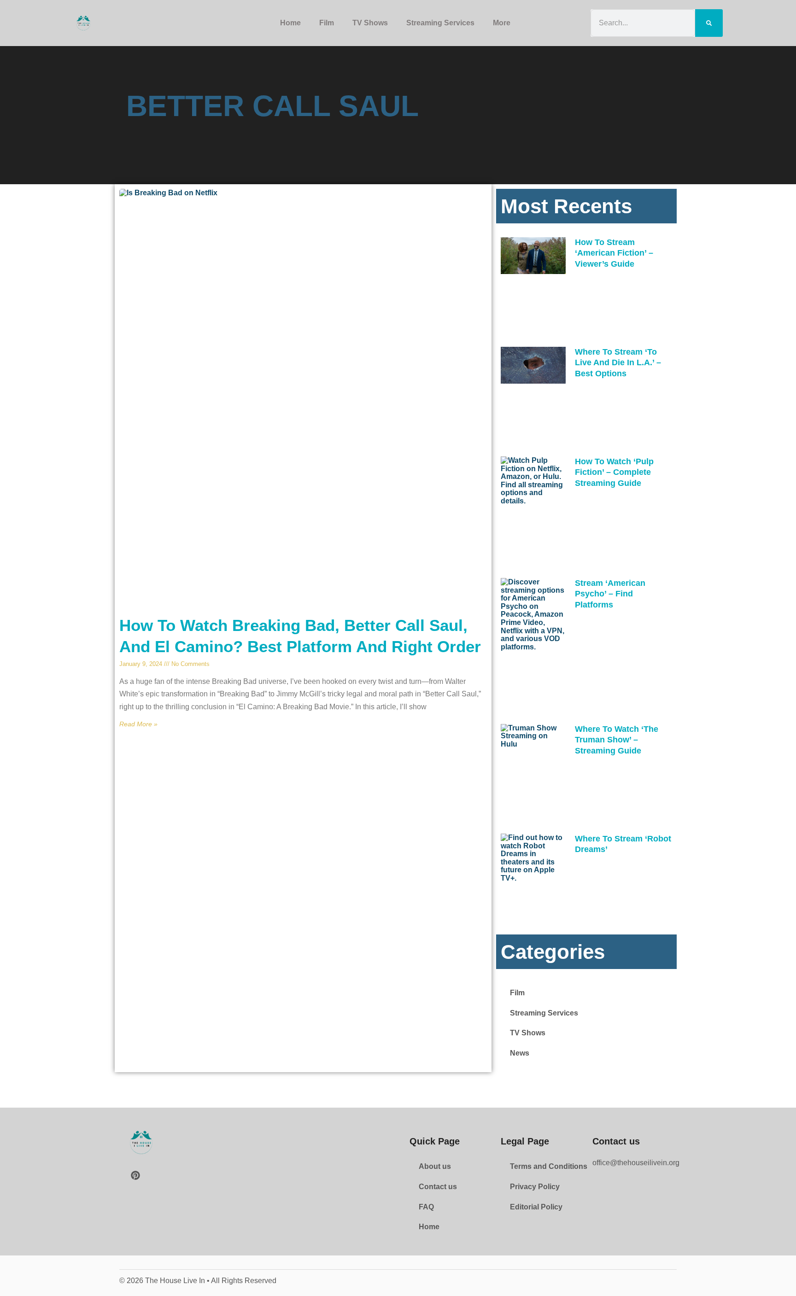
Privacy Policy (535, 1187)
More (501, 23)
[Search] (709, 22)
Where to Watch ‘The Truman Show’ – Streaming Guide (616, 739)
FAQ (426, 1207)
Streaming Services (440, 23)
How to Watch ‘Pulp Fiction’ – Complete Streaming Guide (614, 472)
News (519, 1053)
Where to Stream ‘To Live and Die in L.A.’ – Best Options (618, 362)
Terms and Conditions (548, 1166)
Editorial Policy (536, 1207)
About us (435, 1166)
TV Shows (370, 23)
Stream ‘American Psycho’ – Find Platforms (610, 593)
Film (326, 23)
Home (290, 23)
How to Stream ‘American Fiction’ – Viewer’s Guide (614, 253)
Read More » (138, 724)
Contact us (438, 1187)
